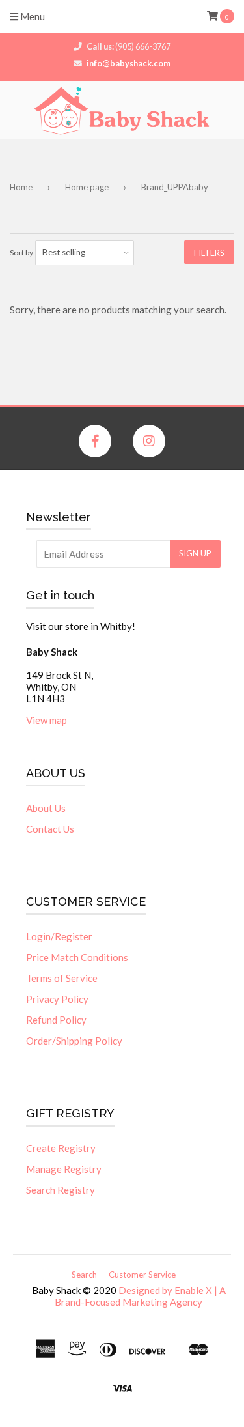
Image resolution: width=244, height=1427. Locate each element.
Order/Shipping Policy (74, 1040)
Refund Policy (56, 1020)
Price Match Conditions (77, 957)
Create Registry (61, 1148)
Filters (209, 253)
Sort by (21, 252)
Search (84, 1274)
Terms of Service (62, 978)
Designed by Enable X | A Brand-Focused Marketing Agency (140, 1296)
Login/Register (59, 936)
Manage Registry (64, 1169)
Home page (87, 187)
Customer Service (142, 1274)
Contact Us (50, 829)
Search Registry (60, 1190)
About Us (46, 808)
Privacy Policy (57, 999)
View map (46, 720)
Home (21, 187)
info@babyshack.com (128, 63)
